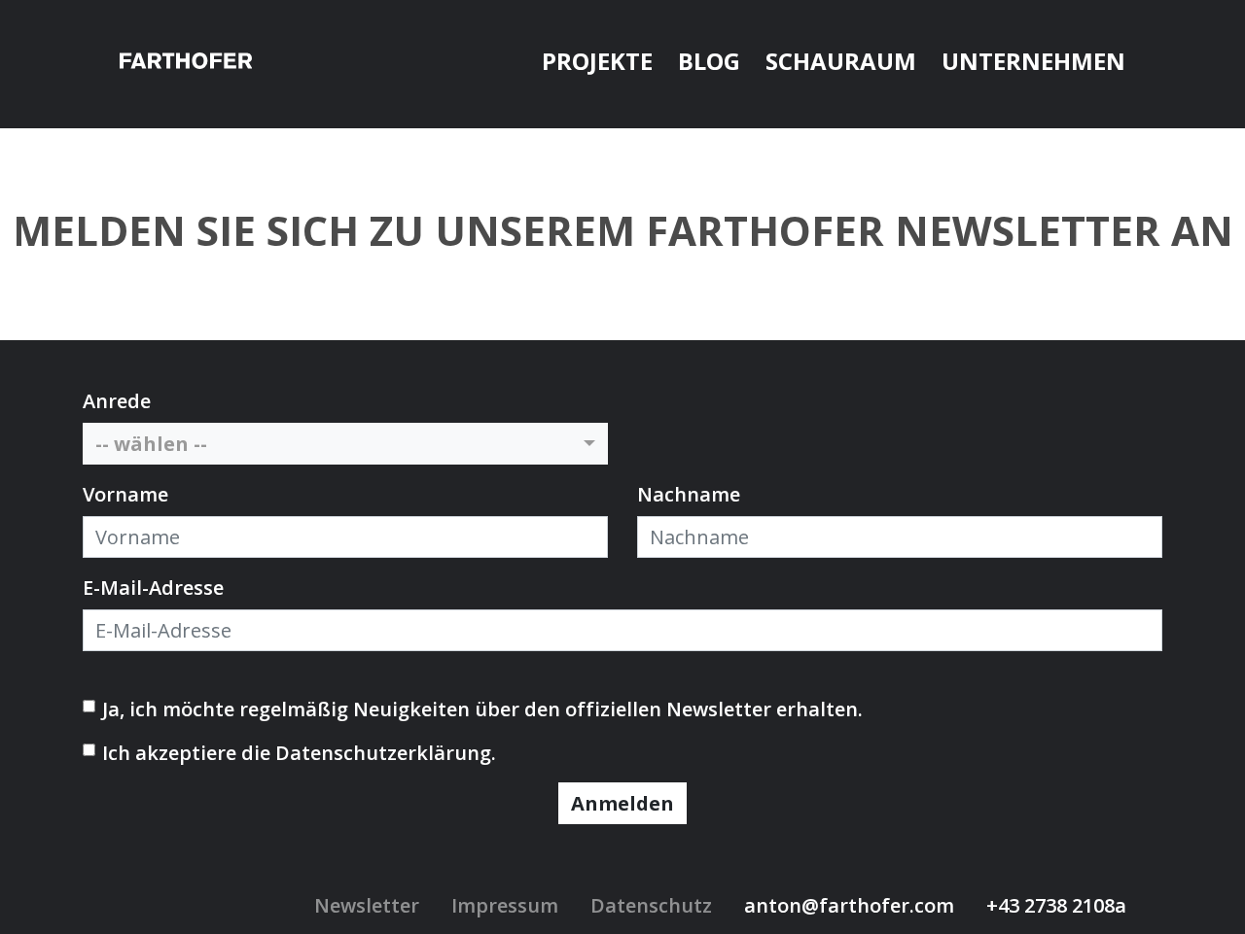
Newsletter (366, 905)
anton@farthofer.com (849, 905)
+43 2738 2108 (1050, 905)
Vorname (125, 494)
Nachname (688, 494)
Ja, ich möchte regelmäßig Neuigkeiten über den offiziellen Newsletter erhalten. (482, 709)
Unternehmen (1033, 61)
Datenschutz (651, 905)
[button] (345, 444)
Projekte (597, 61)
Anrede (117, 401)
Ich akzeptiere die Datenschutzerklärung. (299, 753)
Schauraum (840, 61)
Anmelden (622, 803)
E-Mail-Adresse (153, 587)
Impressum (504, 905)
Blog (709, 61)
